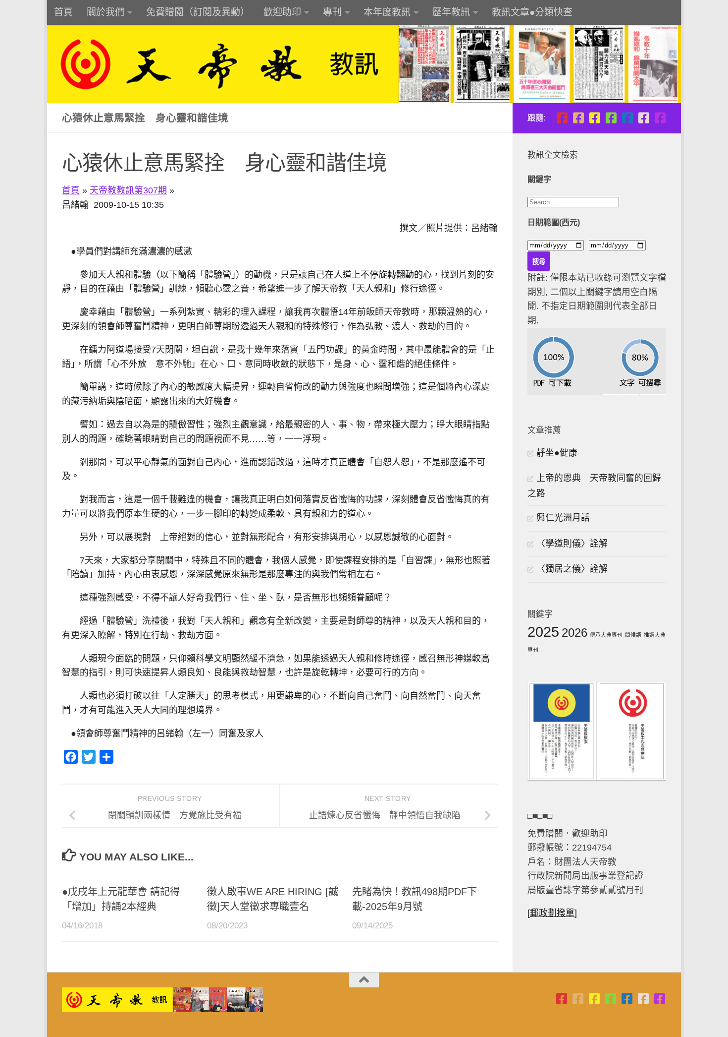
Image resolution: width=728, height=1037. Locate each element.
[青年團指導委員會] (611, 118)
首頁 (63, 12)
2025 (543, 631)
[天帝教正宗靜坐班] (643, 118)
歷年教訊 (451, 12)
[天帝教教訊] (627, 118)
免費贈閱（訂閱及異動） (198, 12)
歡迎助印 (282, 12)
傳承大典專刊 (606, 635)
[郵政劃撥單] (552, 913)
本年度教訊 (387, 12)
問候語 (633, 635)
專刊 (332, 12)
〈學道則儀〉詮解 (572, 544)
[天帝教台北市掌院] (562, 118)
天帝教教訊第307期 (128, 190)
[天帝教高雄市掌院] (594, 118)
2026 (574, 632)
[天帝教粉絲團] (660, 118)
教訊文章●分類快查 (532, 12)
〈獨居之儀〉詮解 (572, 569)
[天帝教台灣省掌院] (578, 118)
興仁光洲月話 (563, 518)
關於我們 (105, 12)
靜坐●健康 (556, 453)
